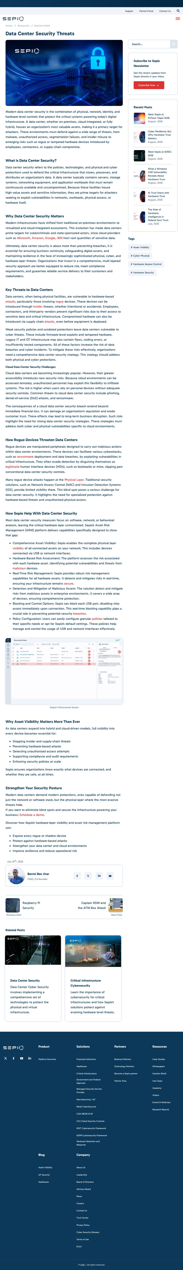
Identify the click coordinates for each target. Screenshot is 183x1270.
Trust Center (82, 1218)
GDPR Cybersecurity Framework (91, 1135)
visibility (18, 548)
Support (129, 11)
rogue (60, 301)
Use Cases (157, 1081)
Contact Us (165, 11)
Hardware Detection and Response (88, 1143)
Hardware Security (143, 272)
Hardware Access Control (147, 264)
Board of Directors (85, 1182)
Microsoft (23, 238)
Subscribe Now (147, 85)
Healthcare (81, 1066)
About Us (80, 1167)
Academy (156, 1088)
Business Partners (122, 1059)
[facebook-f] (13, 1058)
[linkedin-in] (29, 1058)
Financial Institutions (86, 1059)
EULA (79, 1246)
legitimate (12, 467)
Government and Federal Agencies (88, 1081)
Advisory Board (83, 1189)
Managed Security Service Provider (89, 1091)
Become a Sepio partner (125, 1073)
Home (9, 25)
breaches (79, 613)
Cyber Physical (141, 255)
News (79, 1196)
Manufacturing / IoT (85, 1099)
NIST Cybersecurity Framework (91, 1128)
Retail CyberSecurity (86, 1107)
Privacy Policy (83, 1225)
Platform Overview (47, 1059)
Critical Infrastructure (86, 1073)
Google (50, 238)
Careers (80, 1203)
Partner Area (120, 1081)
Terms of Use (82, 1239)
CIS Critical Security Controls (90, 1121)
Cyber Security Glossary (87, 1232)
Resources (23, 25)
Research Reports (160, 1109)
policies (97, 619)
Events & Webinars (161, 1102)
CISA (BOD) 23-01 (84, 1114)
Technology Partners (124, 1066)
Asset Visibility (141, 247)
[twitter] (88, 876)
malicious (19, 568)
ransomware (25, 457)
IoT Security (44, 1175)
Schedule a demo (31, 815)
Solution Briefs (159, 1073)
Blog (41, 1155)
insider (38, 306)
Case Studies (158, 1059)
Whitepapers (158, 1066)
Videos (155, 1095)
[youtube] (21, 1058)
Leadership (81, 1175)
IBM (60, 238)
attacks (10, 301)
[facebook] (77, 876)
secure (68, 583)
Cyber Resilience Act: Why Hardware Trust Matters (160, 135)
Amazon (37, 238)
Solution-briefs (42, 25)
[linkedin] (99, 876)
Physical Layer (74, 480)
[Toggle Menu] (178, 18)
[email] (110, 876)
